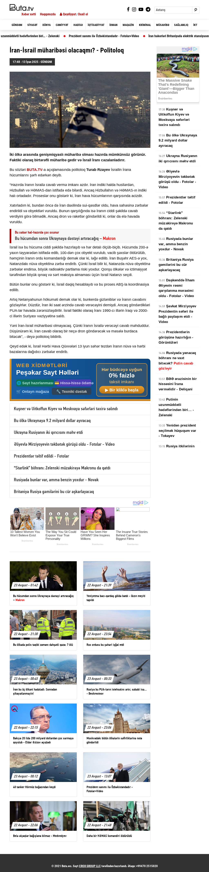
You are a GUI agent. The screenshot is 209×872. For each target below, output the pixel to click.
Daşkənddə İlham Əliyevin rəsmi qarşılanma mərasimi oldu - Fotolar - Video (177, 288)
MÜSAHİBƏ (162, 25)
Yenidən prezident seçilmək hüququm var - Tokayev (177, 430)
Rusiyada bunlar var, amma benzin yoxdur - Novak (56, 480)
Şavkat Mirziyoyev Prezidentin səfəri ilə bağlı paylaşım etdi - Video (177, 314)
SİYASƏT (32, 25)
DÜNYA (46, 25)
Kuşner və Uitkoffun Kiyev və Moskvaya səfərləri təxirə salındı (66, 409)
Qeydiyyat (69, 14)
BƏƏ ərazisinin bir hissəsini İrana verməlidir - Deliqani (178, 384)
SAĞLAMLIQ (181, 25)
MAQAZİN (128, 25)
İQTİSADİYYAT (96, 25)
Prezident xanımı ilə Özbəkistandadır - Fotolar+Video (77, 36)
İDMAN (113, 25)
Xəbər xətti (28, 14)
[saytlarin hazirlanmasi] (80, 380)
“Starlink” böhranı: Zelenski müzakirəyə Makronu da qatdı (62, 468)
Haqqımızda (48, 14)
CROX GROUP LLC (90, 866)
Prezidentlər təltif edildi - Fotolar (41, 456)
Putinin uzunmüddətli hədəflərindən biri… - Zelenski (176, 407)
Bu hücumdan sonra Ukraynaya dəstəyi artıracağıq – (65, 238)
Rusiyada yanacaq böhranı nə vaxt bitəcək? (177, 361)
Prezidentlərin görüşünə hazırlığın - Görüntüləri (176, 337)
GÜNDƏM (17, 25)
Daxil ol (83, 14)
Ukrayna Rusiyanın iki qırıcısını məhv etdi (48, 432)
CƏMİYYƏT (62, 25)
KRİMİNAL (145, 25)
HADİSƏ (78, 25)
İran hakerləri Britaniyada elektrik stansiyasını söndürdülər (161, 36)
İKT (195, 25)
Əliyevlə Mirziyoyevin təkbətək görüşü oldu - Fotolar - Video (64, 444)
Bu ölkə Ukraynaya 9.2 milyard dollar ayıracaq (52, 421)
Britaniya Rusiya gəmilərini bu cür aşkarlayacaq (54, 492)
